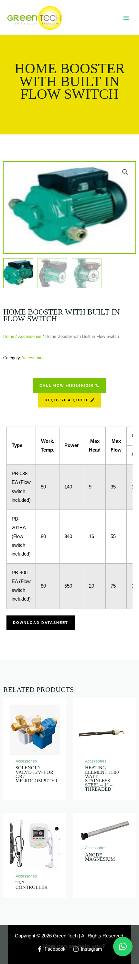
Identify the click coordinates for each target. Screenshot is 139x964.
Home (8, 336)
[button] (123, 946)
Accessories (29, 336)
